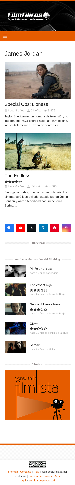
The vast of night (41, 285)
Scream (35, 345)
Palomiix (36, 186)
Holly (52, 349)
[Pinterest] (54, 228)
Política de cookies (40, 476)
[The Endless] (38, 151)
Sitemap (13, 471)
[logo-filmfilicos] (29, 16)
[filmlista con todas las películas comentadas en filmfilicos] (37, 418)
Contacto (25, 471)
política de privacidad (42, 480)
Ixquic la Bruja (57, 294)
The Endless (17, 175)
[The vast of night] (15, 289)
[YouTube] (20, 228)
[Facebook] (9, 228)
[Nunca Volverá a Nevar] (15, 309)
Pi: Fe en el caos (41, 268)
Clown (34, 323)
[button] (5, 36)
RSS (36, 471)
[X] (31, 228)
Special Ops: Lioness (26, 104)
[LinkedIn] (43, 228)
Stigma (54, 273)
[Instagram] (66, 228)
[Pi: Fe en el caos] (15, 271)
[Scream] (15, 347)
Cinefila (36, 110)
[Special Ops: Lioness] (38, 80)
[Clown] (15, 328)
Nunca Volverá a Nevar (45, 304)
